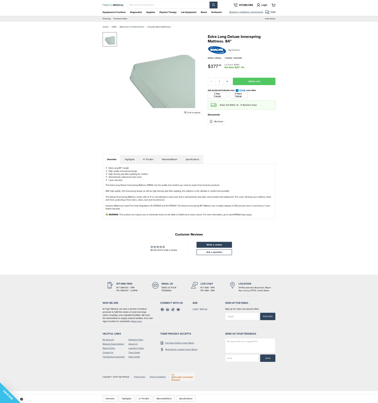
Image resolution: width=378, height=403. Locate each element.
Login (195, 309)
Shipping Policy (135, 339)
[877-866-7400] (122, 287)
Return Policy (109, 348)
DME (114, 27)
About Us (133, 344)
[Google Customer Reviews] (182, 377)
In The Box (148, 159)
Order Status (270, 19)
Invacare (236, 50)
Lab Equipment (188, 12)
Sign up (203, 309)
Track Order (134, 352)
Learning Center (136, 348)
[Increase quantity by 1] (227, 81)
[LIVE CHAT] (202, 287)
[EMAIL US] (164, 287)
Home (106, 27)
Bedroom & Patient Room (132, 27)
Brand (204, 12)
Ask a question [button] (214, 252)
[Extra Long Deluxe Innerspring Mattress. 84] (110, 39)
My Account (108, 339)
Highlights (130, 159)
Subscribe (268, 316)
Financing (107, 19)
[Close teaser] (21, 399)
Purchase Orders (120, 19)
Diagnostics (136, 12)
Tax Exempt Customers (114, 356)
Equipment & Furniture (114, 12)
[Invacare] (217, 50)
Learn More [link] (251, 90)
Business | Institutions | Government (246, 12)
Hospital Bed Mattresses (159, 27)
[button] (10, 392)
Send (267, 358)
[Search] (213, 5)
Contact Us (108, 352)
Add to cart (254, 81)
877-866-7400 (246, 5)
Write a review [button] (214, 244)
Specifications (192, 159)
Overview (111, 159)
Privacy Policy (139, 377)
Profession (216, 12)
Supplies (150, 12)
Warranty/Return (169, 159)
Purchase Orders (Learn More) (179, 343)
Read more (136, 321)
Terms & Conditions (158, 377)
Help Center (134, 356)
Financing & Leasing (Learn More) (181, 349)
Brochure (218, 121)
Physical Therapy (168, 12)
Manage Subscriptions (113, 344)
